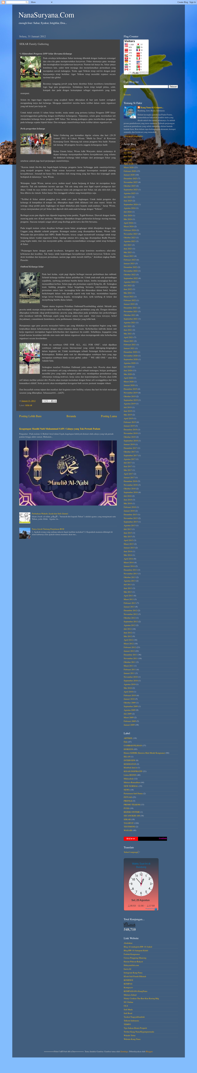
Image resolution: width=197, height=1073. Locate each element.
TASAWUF (129, 823)
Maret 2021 (129, 341)
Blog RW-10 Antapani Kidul (136, 950)
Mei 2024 (128, 219)
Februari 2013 (130, 603)
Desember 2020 (130, 352)
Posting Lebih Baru (30, 416)
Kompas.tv (128, 987)
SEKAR (28, 405)
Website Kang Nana (132, 1039)
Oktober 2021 (130, 315)
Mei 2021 (128, 333)
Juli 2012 (128, 628)
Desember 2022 (130, 267)
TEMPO (127, 1024)
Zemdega (124, 1051)
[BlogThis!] (46, 401)
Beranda (71, 416)
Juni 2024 (128, 215)
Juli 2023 (128, 244)
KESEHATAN (130, 764)
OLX (126, 1005)
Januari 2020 (129, 385)
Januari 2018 (129, 444)
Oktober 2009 (130, 702)
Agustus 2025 (129, 193)
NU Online (128, 1002)
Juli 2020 (128, 366)
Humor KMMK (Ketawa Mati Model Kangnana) (144, 752)
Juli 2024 (128, 211)
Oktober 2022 (130, 274)
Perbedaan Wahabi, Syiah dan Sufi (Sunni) (50, 513)
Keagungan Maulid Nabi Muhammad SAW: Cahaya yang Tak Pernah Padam (59, 428)
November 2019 (131, 392)
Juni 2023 (128, 248)
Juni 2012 (128, 632)
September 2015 (131, 521)
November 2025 (131, 182)
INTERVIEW (129, 760)
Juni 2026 (128, 156)
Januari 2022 (129, 304)
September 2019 (131, 400)
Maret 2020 (129, 381)
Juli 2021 (128, 326)
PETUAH (128, 797)
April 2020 (128, 377)
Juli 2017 (128, 462)
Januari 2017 (129, 477)
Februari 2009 (130, 721)
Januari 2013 (129, 606)
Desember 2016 (130, 481)
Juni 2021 (128, 329)
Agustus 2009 (129, 710)
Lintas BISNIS (130, 775)
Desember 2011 (130, 654)
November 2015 (131, 518)
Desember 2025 (130, 178)
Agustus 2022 (129, 282)
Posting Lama (109, 416)
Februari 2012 (130, 647)
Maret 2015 (129, 544)
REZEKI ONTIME (132, 812)
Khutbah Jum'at (130, 767)
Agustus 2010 (129, 684)
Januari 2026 (129, 174)
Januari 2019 (129, 425)
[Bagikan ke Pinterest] (55, 401)
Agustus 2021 (129, 322)
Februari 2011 (130, 669)
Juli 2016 (128, 496)
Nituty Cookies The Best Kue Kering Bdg (141, 998)
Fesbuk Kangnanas (132, 954)
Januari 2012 (129, 651)
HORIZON (128, 749)
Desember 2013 (130, 569)
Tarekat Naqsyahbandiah (134, 1016)
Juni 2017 (128, 466)
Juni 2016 (128, 499)
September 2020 (131, 359)
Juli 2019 (128, 407)
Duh (125, 741)
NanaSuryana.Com (46, 14)
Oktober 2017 (130, 451)
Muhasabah (128, 778)
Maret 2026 (129, 167)
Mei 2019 (128, 414)
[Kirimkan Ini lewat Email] (43, 401)
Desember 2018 (130, 429)
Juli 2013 (128, 584)
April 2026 (128, 163)
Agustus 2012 (129, 625)
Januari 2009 (129, 724)
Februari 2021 (130, 344)
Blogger (149, 1051)
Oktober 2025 (130, 185)
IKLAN (127, 756)
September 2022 (131, 278)
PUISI (126, 808)
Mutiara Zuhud (130, 994)
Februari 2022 (130, 300)
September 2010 (131, 680)
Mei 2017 (128, 470)
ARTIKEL (128, 738)
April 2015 (128, 540)
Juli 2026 (128, 152)
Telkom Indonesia (131, 1020)
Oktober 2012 (130, 617)
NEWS (127, 789)
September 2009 (131, 706)
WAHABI (128, 830)
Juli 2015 (128, 529)
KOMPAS (128, 983)
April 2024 (128, 222)
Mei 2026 (128, 160)
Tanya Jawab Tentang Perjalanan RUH (48, 529)
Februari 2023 (130, 259)
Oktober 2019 (130, 396)
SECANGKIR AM (132, 815)
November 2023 (131, 233)
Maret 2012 (129, 643)
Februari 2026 (130, 171)
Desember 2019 (130, 389)
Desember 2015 (130, 514)
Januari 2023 (129, 263)
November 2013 (131, 573)
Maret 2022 (129, 296)
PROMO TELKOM (132, 804)
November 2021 (131, 311)
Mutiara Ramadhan (132, 782)
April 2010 (128, 691)
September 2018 (131, 440)
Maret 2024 (129, 226)
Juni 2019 (128, 411)
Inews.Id (127, 969)
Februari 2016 (130, 507)
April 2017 (128, 473)
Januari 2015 (129, 547)
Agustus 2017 (129, 459)
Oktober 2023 (130, 237)
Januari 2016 (129, 510)
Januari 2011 (129, 673)
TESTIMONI (129, 826)
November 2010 (131, 676)
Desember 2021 (130, 307)
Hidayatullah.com (131, 965)
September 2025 (131, 189)
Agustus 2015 (129, 525)
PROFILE (128, 800)
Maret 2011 (129, 665)
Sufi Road (128, 1013)
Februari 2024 (130, 230)
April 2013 (128, 595)
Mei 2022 (128, 292)
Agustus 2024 (129, 208)
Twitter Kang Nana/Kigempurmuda (139, 1031)
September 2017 (131, 455)
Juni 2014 (128, 551)
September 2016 (131, 492)
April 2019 (128, 418)
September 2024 (131, 204)
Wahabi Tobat (129, 1035)
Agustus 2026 (129, 149)
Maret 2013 (129, 599)
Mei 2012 (128, 636)
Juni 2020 (128, 370)
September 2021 (131, 318)
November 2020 (131, 355)
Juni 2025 (128, 200)
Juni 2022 (128, 289)
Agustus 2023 (129, 241)
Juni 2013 (128, 588)
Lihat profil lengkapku (133, 136)
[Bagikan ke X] (49, 401)
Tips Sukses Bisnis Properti (135, 1028)
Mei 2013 (128, 591)
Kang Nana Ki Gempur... (152, 107)
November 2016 (131, 484)
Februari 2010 (130, 695)
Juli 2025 (128, 197)
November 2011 (131, 658)
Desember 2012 (130, 610)
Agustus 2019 (129, 403)
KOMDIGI (128, 980)
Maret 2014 (129, 562)
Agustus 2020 (129, 363)
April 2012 (128, 639)
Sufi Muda (128, 1009)
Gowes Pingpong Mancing (135, 957)
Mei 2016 (128, 503)
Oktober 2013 (130, 577)
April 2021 (128, 337)
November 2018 (131, 433)
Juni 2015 (128, 532)
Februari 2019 (130, 422)
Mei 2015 (128, 536)
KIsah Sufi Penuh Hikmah (135, 976)
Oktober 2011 (130, 662)
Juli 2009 (128, 713)
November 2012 (131, 614)
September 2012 (131, 621)
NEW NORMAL (131, 786)
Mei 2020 (128, 374)
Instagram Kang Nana (133, 972)
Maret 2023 (129, 256)
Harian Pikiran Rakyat (133, 961)
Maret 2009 (129, 717)
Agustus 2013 (129, 580)
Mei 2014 (128, 555)
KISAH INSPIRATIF (133, 771)
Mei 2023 (128, 252)
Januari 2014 (129, 566)
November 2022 (131, 270)
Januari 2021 (129, 348)
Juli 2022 (128, 285)
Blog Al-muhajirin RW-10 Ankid (138, 946)
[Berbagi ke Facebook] (52, 401)
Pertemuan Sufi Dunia (133, 793)
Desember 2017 (130, 448)
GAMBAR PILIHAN (133, 745)
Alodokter (128, 943)
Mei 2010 (128, 688)
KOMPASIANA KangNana (135, 991)
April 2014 (128, 558)
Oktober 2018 (130, 436)
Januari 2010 (129, 698)
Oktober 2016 (130, 488)
